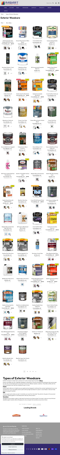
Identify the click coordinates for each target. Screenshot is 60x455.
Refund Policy (39, 434)
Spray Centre (39, 435)
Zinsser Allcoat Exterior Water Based (22, 41)
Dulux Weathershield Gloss (52, 253)
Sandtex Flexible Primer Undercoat (37, 306)
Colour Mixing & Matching (27, 434)
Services (38, 437)
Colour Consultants (26, 432)
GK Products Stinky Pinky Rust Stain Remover (7, 174)
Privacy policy (4, 452)
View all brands (37, 404)
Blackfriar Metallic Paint (8, 358)
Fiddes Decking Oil (8, 93)
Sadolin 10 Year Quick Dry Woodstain (7, 306)
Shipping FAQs (39, 432)
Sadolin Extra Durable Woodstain (37, 94)
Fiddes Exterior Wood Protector (22, 147)
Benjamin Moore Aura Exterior (37, 173)
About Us (38, 428)
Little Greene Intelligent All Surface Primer (52, 201)
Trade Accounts (25, 428)
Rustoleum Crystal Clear (37, 253)
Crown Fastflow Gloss (37, 226)
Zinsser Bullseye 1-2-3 (37, 147)
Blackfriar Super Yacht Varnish (22, 358)
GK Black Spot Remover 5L (8, 278)
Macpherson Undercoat (8, 120)
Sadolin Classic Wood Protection (52, 68)
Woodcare (25, 7)
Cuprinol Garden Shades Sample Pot (52, 41)
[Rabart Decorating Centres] (10, 3)
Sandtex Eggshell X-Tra (23, 253)
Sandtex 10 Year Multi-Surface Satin (22, 174)
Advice (6, 10)
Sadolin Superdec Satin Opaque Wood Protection (8, 41)
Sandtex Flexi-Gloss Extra (7, 253)
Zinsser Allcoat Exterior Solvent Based (37, 121)
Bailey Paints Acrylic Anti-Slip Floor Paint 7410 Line (52, 332)
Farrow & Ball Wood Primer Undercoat (52, 147)
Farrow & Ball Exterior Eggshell (7, 147)
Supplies (34, 7)
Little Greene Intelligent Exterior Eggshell (22, 332)
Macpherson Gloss (23, 67)
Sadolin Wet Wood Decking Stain (52, 174)
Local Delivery (25, 430)
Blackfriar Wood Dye (22, 200)
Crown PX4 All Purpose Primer (37, 200)
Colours (11, 7)
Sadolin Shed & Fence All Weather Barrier (8, 201)
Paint (17, 7)
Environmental (39, 430)
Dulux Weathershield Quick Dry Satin (8, 332)
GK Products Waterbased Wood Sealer (22, 227)
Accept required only (13, 446)
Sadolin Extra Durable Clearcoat (52, 227)
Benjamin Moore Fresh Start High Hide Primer (8, 227)
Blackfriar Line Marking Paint (22, 305)
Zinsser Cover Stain (22, 120)
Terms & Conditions (11, 452)
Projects (41, 7)
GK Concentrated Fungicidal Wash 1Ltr (37, 68)
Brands (49, 7)
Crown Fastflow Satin (37, 40)
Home (5, 7)
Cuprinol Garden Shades (52, 305)
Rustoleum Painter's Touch (8, 67)
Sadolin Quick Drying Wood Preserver (52, 279)
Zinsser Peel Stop (52, 120)
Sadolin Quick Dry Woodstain (22, 93)
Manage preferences (13, 449)
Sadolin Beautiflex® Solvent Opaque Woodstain (37, 279)
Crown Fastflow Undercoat (52, 93)
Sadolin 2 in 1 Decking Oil (37, 331)
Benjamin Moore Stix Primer (23, 278)
